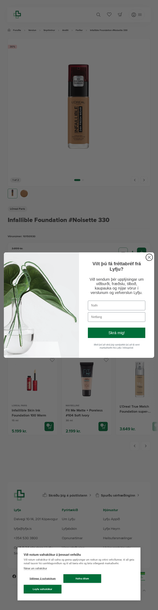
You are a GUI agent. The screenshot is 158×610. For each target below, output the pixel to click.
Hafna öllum (82, 578)
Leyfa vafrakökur (42, 589)
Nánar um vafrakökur (35, 568)
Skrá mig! (116, 333)
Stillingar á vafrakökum (42, 578)
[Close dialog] (149, 257)
